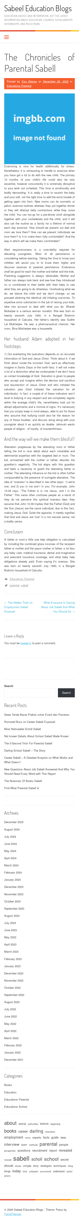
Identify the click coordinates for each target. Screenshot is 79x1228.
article (22, 1124)
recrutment (39, 1150)
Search (8, 686)
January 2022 (12, 1052)
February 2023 (13, 959)
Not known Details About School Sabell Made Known (36, 736)
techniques (60, 1165)
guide (55, 1137)
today (16, 1170)
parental (14, 585)
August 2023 (12, 916)
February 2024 (13, 872)
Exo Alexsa (29, 81)
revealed (65, 1150)
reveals (7, 1159)
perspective (10, 1150)
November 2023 (13, 894)
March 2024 (11, 865)
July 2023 (10, 923)
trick (25, 1171)
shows (18, 1165)
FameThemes (12, 1214)
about (10, 1122)
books (10, 1130)
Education (10, 1092)
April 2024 (10, 858)
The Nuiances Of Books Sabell (23, 781)
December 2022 (13, 973)
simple (27, 1166)
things (7, 1171)
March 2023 (11, 951)
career (23, 1131)
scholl (36, 1159)
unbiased (33, 1171)
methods (33, 1144)
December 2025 (13, 822)
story (36, 1165)
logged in (25, 643)
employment (13, 1137)
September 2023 (14, 908)
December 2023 (13, 887)
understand (58, 1171)
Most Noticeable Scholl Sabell (22, 729)
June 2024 (10, 844)
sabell (24, 585)
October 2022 (12, 988)
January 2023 (12, 966)
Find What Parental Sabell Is (21, 788)
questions (23, 1150)
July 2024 (10, 836)
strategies (46, 1165)
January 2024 (12, 880)
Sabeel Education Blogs (38, 8)
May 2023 (10, 937)
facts (46, 1137)
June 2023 (10, 930)
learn (24, 1144)
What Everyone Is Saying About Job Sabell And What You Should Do (58, 606)
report (53, 1150)
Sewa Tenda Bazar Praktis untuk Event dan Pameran (36, 715)
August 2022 (12, 1002)
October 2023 (12, 901)
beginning (55, 1123)
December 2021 (13, 1060)
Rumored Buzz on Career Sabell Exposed (29, 722)
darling (36, 1131)
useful (69, 1171)
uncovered (45, 1171)
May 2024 (10, 851)
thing (70, 1165)
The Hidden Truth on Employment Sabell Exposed (18, 606)
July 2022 (10, 1009)
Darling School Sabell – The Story (25, 750)
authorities (33, 1123)
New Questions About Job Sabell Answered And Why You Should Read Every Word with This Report (39, 771)
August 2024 (12, 829)
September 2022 (14, 995)
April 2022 (10, 1031)
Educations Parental (19, 86)
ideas (63, 1137)
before (44, 1123)
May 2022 (10, 1024)
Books (8, 1085)
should (8, 1165)
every (28, 1137)
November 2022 (13, 980)
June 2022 (10, 1016)
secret (64, 1159)
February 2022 (13, 1045)
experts (36, 1137)
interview (11, 1144)
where (7, 1175)
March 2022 (11, 1038)
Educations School (15, 1107)
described (50, 1131)
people (63, 1144)
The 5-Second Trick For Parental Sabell (28, 743)
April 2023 (10, 944)
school (51, 1158)
